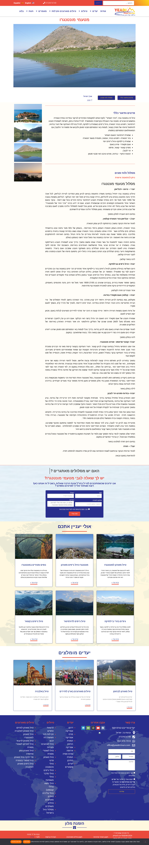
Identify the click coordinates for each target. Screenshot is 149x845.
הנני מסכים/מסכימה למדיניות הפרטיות (73, 509)
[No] (145, 842)
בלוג (21, 11)
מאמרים (42, 11)
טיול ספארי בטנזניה (24, 760)
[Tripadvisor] (88, 728)
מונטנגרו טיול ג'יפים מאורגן (74, 565)
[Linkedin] (83, 728)
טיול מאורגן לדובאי (24, 740)
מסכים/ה (27, 841)
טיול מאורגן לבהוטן (122, 691)
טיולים (84, 11)
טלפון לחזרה (97, 500)
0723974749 (50, 3)
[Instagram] (93, 728)
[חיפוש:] (118, 3)
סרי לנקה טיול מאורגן (23, 757)
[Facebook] (103, 728)
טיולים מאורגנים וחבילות (64, 11)
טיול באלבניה (42, 691)
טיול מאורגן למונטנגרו (115, 565)
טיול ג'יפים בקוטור (34, 621)
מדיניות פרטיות (16, 841)
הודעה (71, 500)
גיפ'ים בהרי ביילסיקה (115, 621)
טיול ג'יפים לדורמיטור (74, 621)
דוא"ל (72, 493)
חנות (31, 11)
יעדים (95, 11)
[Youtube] (98, 728)
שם (100, 493)
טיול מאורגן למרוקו (24, 727)
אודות (103, 11)
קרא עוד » (115, 583)
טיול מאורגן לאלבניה (24, 731)
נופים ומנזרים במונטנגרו (33, 565)
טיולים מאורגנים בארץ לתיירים (75, 691)
